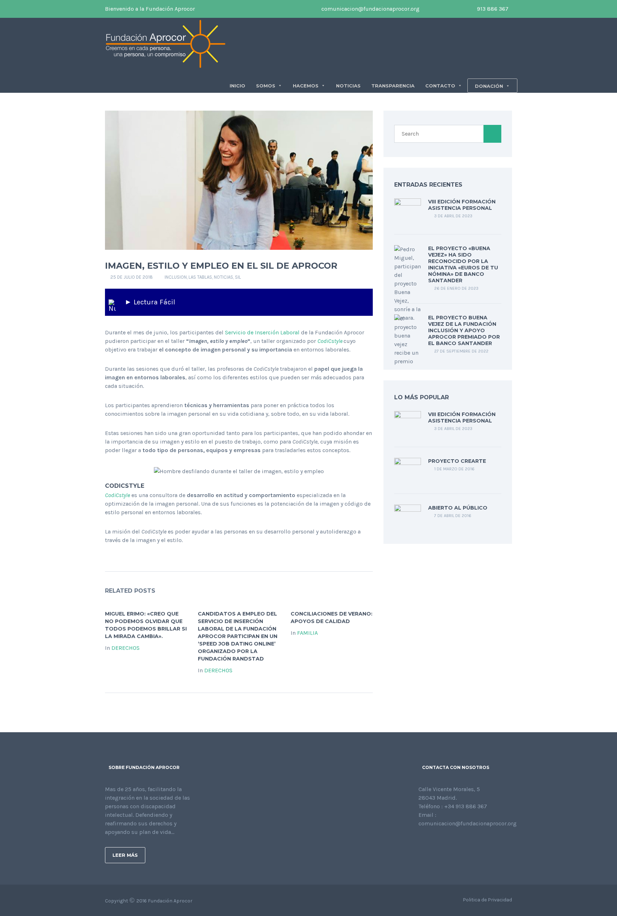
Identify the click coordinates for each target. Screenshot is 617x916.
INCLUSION (176, 277)
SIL (238, 277)
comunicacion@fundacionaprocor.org (370, 8)
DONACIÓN (489, 86)
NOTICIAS (348, 85)
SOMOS (265, 85)
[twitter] (439, 9)
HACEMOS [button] (305, 85)
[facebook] (428, 9)
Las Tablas (200, 277)
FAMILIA (307, 632)
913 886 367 (492, 8)
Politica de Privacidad (487, 900)
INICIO (237, 85)
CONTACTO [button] (440, 85)
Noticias (223, 277)
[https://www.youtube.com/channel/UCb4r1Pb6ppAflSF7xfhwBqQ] (455, 842)
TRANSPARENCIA (393, 85)
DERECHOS (125, 647)
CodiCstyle (329, 341)
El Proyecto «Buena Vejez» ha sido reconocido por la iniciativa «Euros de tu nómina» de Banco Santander (463, 264)
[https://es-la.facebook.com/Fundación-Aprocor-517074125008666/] (420, 842)
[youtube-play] (450, 9)
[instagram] (460, 9)
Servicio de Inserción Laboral (262, 332)
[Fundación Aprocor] (165, 43)
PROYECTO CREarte (457, 461)
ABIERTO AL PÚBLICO (457, 508)
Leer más (125, 855)
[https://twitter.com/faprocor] (432, 842)
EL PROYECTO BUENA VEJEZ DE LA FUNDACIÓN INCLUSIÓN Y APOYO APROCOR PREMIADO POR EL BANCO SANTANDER (464, 330)
